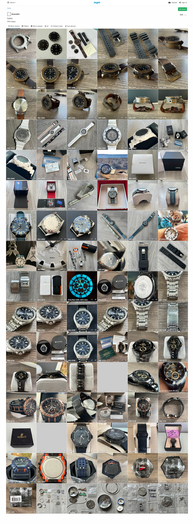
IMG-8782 (41, 330)
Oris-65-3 (101, 179)
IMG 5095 (102, 118)
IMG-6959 (132, 179)
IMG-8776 (71, 391)
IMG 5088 (71, 88)
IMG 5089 (102, 88)
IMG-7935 (11, 512)
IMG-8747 (41, 421)
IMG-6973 (71, 270)
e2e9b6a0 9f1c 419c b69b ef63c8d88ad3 (17, 57)
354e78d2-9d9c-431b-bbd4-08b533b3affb (78, 300)
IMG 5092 (10, 118)
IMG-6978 (41, 300)
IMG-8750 (11, 421)
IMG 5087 (41, 88)
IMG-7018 (11, 148)
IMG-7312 (102, 512)
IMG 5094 (71, 118)
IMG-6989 (41, 148)
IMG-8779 (102, 300)
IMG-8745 (102, 421)
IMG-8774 (132, 361)
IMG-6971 (132, 239)
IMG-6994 (163, 148)
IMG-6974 (102, 270)
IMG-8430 (11, 452)
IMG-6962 (11, 209)
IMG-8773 (11, 391)
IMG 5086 (10, 88)
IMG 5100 (41, 57)
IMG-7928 (71, 482)
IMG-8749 (71, 421)
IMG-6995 (71, 179)
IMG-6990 (71, 148)
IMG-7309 (41, 512)
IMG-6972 (102, 239)
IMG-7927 (11, 482)
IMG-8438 (163, 452)
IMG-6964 (71, 209)
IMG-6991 (102, 148)
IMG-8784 (163, 300)
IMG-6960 (163, 179)
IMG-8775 (41, 391)
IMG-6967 (163, 209)
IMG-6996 (41, 179)
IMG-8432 (41, 452)
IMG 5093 (41, 118)
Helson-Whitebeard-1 (15, 270)
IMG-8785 (132, 300)
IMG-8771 (102, 361)
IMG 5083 (102, 57)
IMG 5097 (132, 118)
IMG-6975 (132, 270)
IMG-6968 (11, 239)
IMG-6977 (11, 300)
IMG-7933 (132, 482)
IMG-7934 (163, 482)
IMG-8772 (163, 361)
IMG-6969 (41, 239)
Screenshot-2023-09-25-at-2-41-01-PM (169, 391)
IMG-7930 (41, 482)
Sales (9, 8)
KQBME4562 (164, 239)
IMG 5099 (71, 57)
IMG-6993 (11, 179)
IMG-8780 (71, 330)
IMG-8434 (102, 452)
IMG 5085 (162, 57)
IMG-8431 (71, 452)
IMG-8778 (132, 391)
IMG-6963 (41, 209)
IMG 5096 (162, 118)
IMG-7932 (102, 482)
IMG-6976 (163, 270)
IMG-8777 (102, 391)
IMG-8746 (132, 421)
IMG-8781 (163, 330)
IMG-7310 (71, 512)
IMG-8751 (163, 421)
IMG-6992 (132, 148)
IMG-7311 (132, 512)
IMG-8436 (132, 452)
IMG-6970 (71, 239)
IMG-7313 (163, 512)
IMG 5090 (132, 88)
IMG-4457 (41, 270)
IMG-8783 (11, 330)
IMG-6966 (132, 209)
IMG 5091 (162, 88)
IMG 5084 (132, 57)
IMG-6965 (102, 209)
